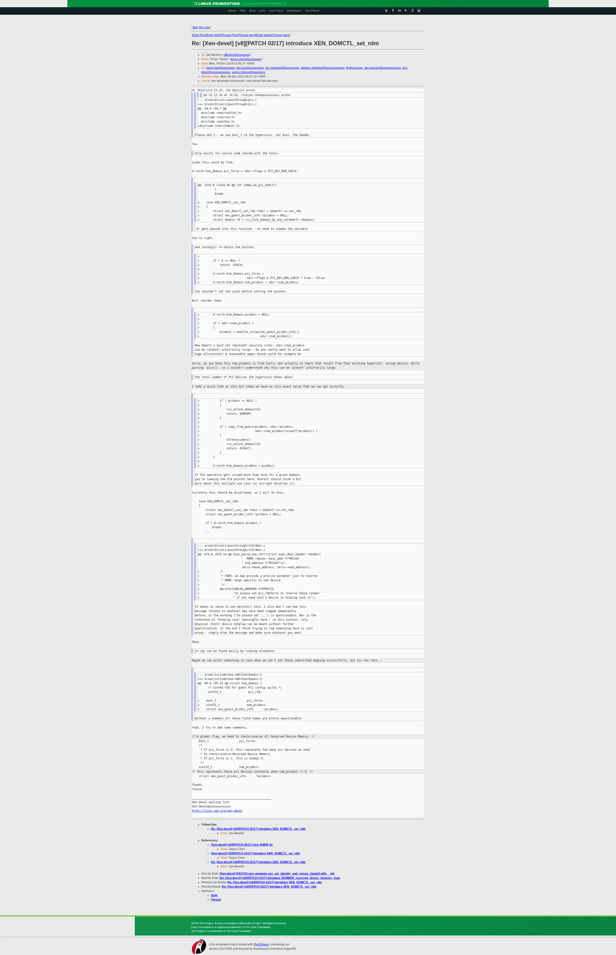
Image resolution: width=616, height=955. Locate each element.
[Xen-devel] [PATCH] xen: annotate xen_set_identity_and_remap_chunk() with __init (277, 873)
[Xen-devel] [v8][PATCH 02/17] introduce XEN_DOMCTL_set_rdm (255, 853)
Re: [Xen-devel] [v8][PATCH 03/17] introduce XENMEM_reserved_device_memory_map (280, 878)
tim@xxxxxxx (354, 68)
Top (194, 27)
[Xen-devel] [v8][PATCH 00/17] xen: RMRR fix (242, 844)
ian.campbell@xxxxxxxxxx (282, 68)
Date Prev (198, 35)
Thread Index (280, 35)
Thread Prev (229, 35)
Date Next (213, 35)
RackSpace (261, 944)
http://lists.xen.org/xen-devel (217, 811)
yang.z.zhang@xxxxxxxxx (248, 72)
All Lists (204, 27)
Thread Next (247, 35)
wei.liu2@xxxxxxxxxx (250, 68)
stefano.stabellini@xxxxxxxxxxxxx (323, 68)
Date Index (264, 35)
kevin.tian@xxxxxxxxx (220, 68)
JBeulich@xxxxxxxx (237, 55)
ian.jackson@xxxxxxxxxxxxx (382, 68)
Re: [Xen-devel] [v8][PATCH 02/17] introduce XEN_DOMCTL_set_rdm (258, 829)
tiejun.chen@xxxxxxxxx (246, 59)
